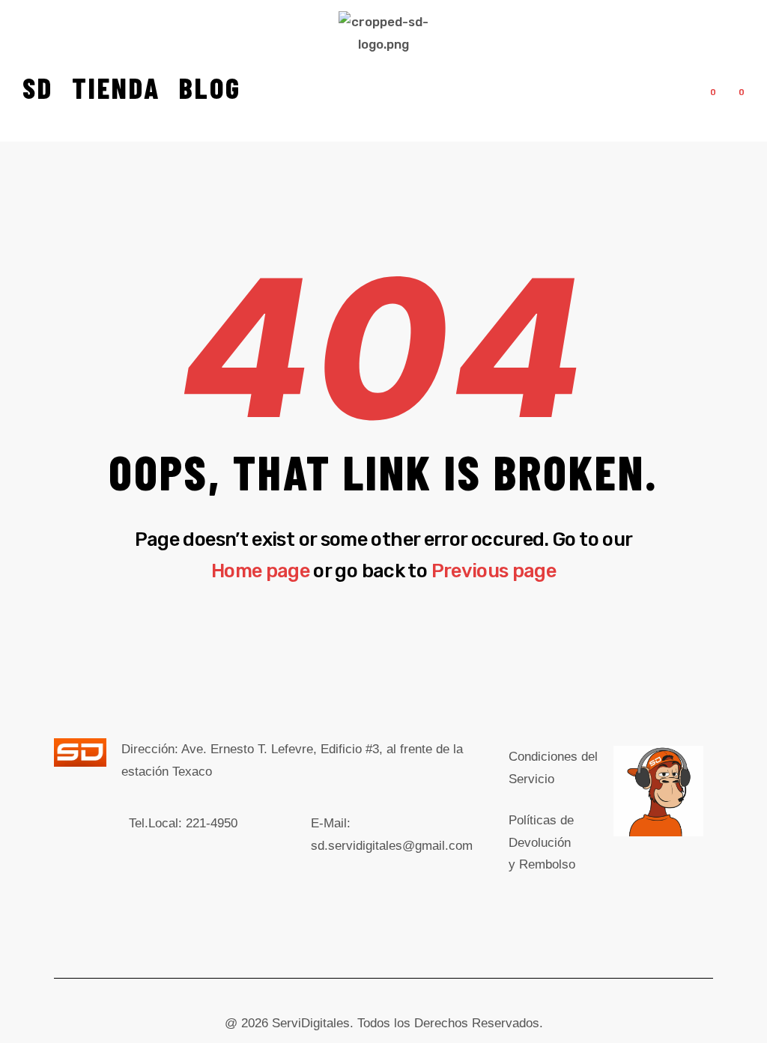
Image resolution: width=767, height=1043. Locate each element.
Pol (542, 842)
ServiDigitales (311, 1023)
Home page (260, 570)
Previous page (494, 570)
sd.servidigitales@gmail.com (392, 846)
